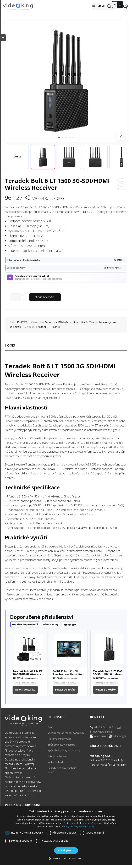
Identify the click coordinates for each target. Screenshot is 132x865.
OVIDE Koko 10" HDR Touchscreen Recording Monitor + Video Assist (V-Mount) (68, 673)
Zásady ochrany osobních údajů (78, 826)
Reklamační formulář (59, 738)
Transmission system (103, 322)
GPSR (56, 327)
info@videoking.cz (101, 731)
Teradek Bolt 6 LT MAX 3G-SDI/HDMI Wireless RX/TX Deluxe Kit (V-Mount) (27, 673)
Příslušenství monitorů (73, 322)
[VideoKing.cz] (18, 6)
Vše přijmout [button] (66, 850)
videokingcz (101, 736)
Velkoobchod (55, 762)
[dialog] (66, 835)
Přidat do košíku (45, 297)
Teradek (41, 327)
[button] (43, 157)
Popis (10, 345)
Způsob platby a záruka (61, 744)
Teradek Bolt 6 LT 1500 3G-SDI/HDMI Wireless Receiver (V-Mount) (107, 673)
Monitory (51, 322)
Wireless (15, 327)
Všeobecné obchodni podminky (66, 733)
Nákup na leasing (57, 756)
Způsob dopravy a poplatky (64, 750)
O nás (51, 727)
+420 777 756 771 (105, 727)
